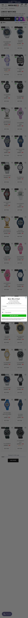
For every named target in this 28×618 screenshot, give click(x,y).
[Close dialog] (25, 297)
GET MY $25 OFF (14, 315)
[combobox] (3, 312)
